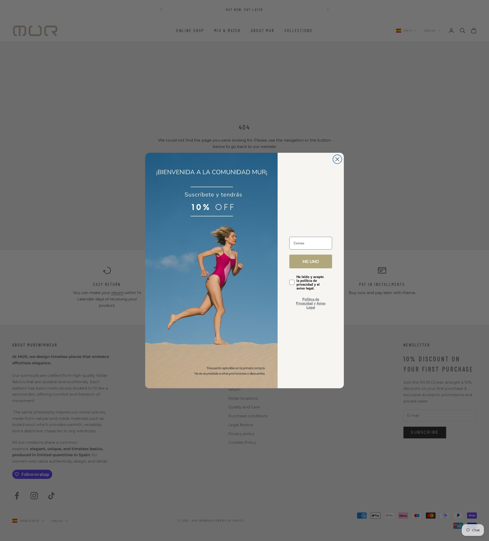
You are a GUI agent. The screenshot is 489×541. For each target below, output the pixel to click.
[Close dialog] (337, 159)
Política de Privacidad (307, 301)
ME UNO (311, 261)
